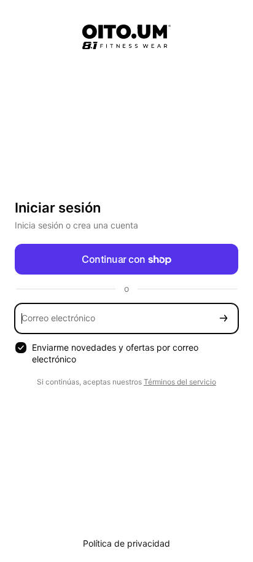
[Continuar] (223, 318)
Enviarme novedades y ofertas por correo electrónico (115, 353)
